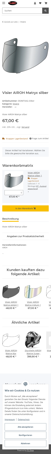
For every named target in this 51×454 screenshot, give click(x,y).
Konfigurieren (25, 435)
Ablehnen (25, 443)
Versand (25, 127)
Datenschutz (24, 419)
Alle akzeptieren (25, 427)
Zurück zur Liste (11, 22)
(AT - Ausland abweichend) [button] (37, 187)
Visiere (16, 103)
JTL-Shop (30, 450)
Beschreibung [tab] (10, 218)
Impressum (10, 419)
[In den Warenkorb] (4, 30)
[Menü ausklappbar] (3, 2)
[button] (35, 3)
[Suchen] (45, 11)
